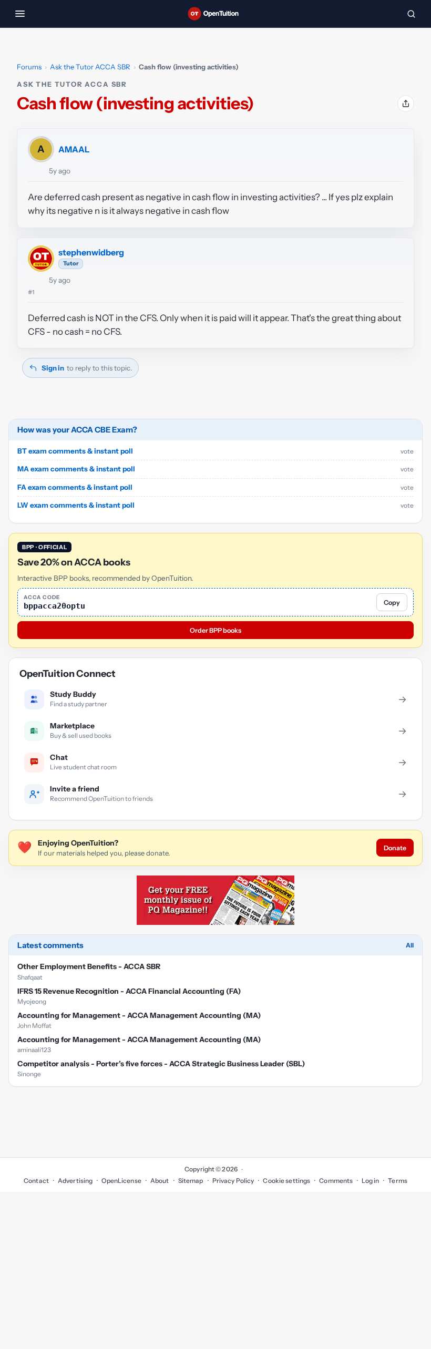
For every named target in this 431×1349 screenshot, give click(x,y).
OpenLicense (121, 1181)
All (410, 945)
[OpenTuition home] (215, 13)
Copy (392, 602)
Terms (397, 1181)
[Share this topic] (405, 103)
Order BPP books (215, 630)
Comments (336, 1181)
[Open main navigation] (20, 13)
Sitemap (190, 1181)
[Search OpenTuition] (411, 13)
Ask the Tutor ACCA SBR (90, 67)
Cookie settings (286, 1181)
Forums (29, 67)
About (159, 1181)
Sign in (53, 368)
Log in (370, 1181)
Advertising (75, 1181)
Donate (395, 848)
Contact (36, 1181)
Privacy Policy (233, 1181)
